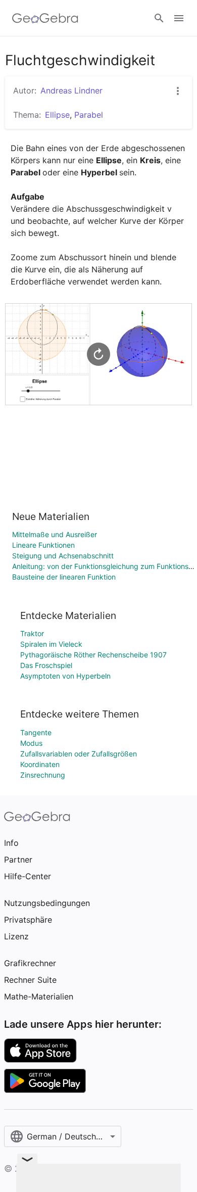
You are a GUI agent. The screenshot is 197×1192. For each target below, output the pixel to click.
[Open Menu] (179, 18)
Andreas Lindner (71, 90)
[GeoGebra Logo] (45, 18)
